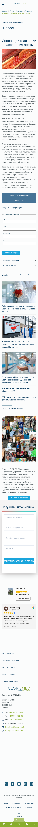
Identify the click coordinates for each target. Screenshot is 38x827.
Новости (9, 28)
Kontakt (28, 807)
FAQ (6, 803)
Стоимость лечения (10, 660)
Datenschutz (29, 803)
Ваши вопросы (8, 674)
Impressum (15, 803)
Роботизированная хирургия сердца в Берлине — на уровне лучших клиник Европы (18, 308)
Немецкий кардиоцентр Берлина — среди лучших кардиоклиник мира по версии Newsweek (18, 344)
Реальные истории (20, 498)
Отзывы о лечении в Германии (12, 408)
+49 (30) (16, 712)
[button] (3, 4)
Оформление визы (10, 681)
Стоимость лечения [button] (10, 260)
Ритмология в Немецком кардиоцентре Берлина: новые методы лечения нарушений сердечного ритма (19, 380)
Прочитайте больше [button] (27, 626)
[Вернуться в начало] (19, 4)
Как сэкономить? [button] (9, 265)
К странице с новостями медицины (19, 198)
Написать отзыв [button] (23, 599)
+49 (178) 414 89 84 (16, 720)
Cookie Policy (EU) (14, 807)
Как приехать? (8, 653)
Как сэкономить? (9, 667)
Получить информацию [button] (12, 208)
